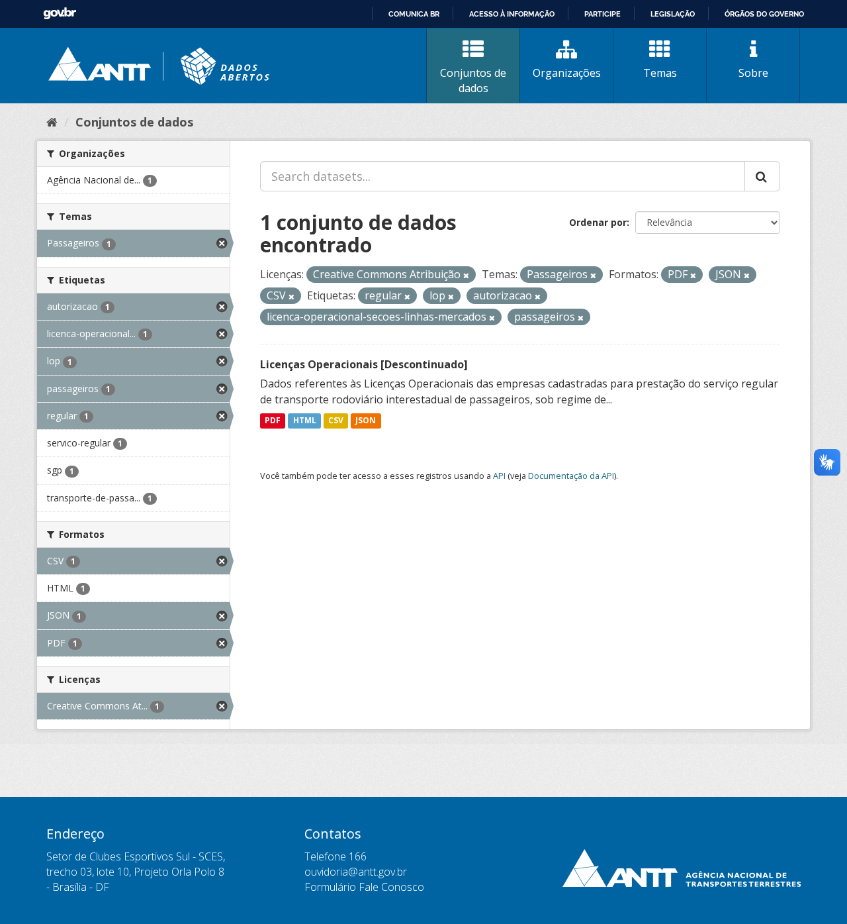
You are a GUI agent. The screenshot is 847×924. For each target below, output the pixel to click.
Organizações (567, 73)
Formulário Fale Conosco (364, 887)
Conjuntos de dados (473, 80)
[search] (762, 176)
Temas (660, 73)
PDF (273, 421)
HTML (304, 421)
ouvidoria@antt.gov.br (355, 871)
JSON (365, 421)
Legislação (672, 14)
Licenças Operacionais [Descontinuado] (364, 364)
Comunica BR (413, 14)
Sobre (753, 73)
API (499, 476)
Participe (602, 14)
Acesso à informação (512, 14)
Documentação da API (571, 476)
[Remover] (466, 275)
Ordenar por (598, 222)
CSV (335, 421)
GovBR (59, 13)
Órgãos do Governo (764, 14)
